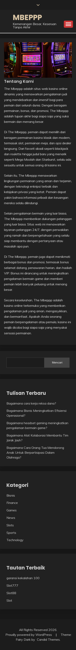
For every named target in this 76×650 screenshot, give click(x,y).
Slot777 (12, 585)
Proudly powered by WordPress (29, 635)
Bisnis (10, 495)
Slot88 (11, 593)
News (10, 518)
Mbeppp (27, 17)
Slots (10, 525)
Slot (9, 600)
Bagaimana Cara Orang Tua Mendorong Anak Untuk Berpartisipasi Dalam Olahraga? (35, 452)
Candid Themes (48, 639)
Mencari (57, 362)
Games (11, 510)
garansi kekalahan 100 (23, 578)
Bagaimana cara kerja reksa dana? (31, 403)
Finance (12, 503)
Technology (15, 540)
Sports (11, 533)
